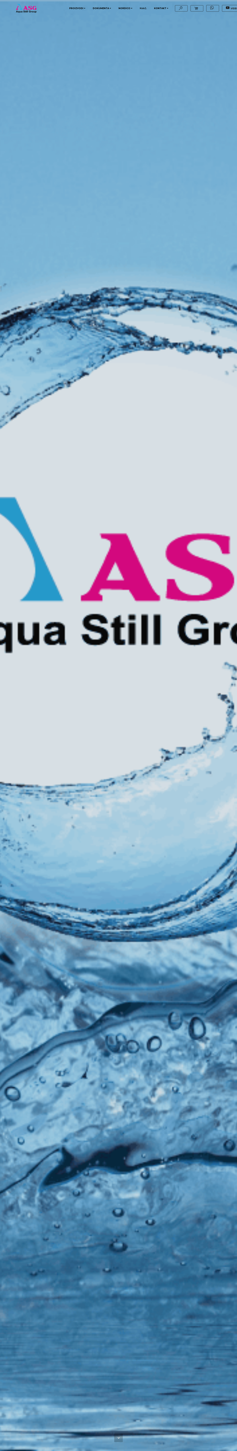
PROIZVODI (76, 8)
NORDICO (124, 8)
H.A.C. (143, 8)
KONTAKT (160, 8)
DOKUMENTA (101, 8)
